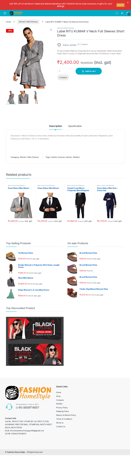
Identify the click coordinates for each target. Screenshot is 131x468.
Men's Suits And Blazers (16, 185)
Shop (58, 396)
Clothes (54, 157)
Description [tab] (55, 126)
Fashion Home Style (16, 452)
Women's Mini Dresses (28, 22)
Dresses (61, 157)
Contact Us (60, 426)
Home (8, 22)
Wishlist (59, 404)
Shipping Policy (62, 411)
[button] (51, 29)
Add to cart (90, 71)
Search (117, 13)
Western (76, 157)
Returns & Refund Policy (66, 415)
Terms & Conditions (64, 419)
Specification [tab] (75, 126)
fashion (69, 157)
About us (59, 423)
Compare (84, 44)
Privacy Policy (62, 407)
